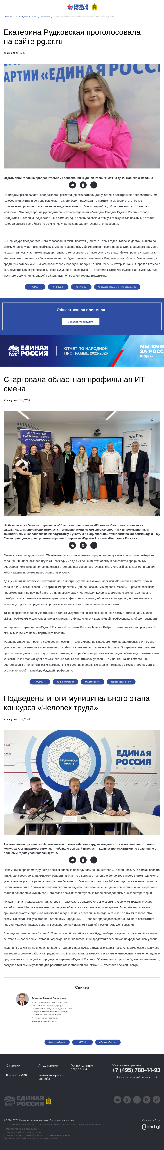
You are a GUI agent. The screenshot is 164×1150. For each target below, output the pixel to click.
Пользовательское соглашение (22, 1129)
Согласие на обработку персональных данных (30, 1138)
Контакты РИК (16, 1075)
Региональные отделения (82, 1067)
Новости (45, 16)
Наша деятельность (26, 16)
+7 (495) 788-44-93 (136, 1070)
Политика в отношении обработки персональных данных (37, 1135)
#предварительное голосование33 (117, 287)
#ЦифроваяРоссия (121, 681)
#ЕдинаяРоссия (108, 1042)
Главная (8, 16)
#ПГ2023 (58, 287)
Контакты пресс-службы (50, 1076)
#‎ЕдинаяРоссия (65, 681)
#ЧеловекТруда (57, 1042)
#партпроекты (92, 681)
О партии (13, 1065)
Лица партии (48, 1065)
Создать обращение (81, 321)
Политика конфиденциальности (22, 1132)
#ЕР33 (35, 287)
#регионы (81, 287)
